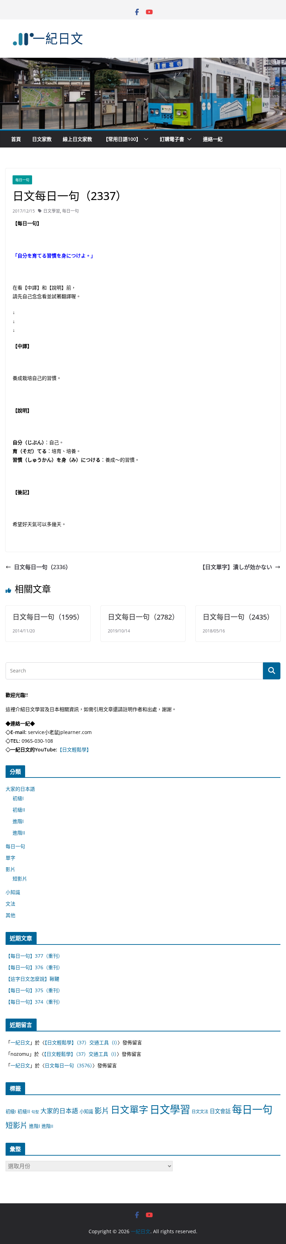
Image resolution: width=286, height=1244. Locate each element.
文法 (10, 903)
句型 (35, 1111)
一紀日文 (20, 1042)
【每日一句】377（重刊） (34, 955)
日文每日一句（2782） (143, 617)
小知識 (13, 892)
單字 (10, 857)
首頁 (16, 139)
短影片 (20, 878)
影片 (10, 869)
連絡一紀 (213, 139)
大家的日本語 (20, 789)
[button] (145, 139)
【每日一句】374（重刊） (34, 1001)
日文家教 (42, 139)
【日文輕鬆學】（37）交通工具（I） (81, 1042)
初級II (19, 809)
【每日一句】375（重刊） (34, 990)
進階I (18, 821)
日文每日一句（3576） (68, 1065)
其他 (10, 915)
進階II (19, 832)
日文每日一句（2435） (238, 617)
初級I (18, 798)
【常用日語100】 (122, 139)
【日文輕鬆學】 (74, 749)
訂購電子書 (172, 139)
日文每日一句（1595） (48, 617)
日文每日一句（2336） (42, 567)
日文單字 (129, 1109)
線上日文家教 (77, 139)
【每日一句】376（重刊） (34, 967)
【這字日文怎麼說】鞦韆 (32, 978)
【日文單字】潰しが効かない (236, 567)
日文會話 (220, 1111)
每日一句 (22, 179)
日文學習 (51, 211)
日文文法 (199, 1112)
